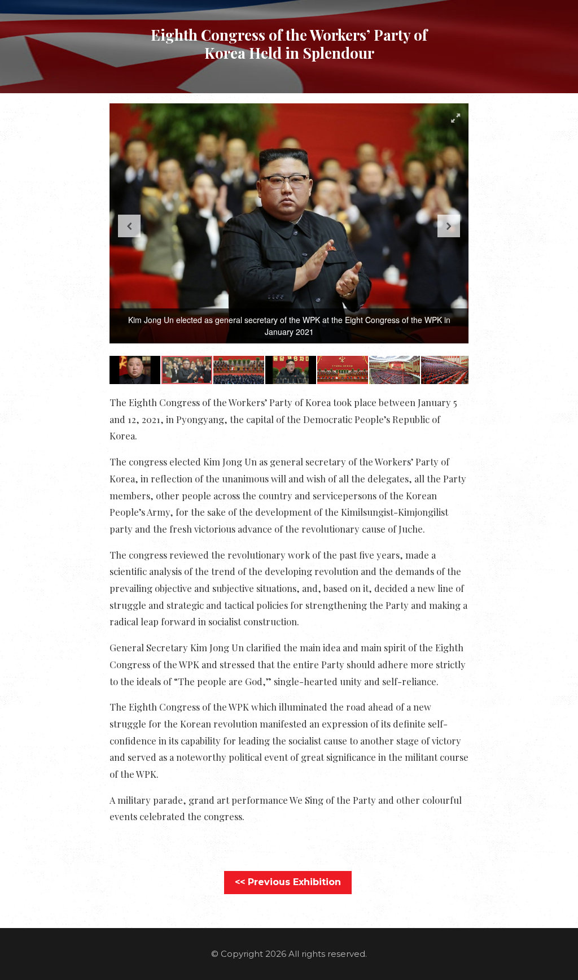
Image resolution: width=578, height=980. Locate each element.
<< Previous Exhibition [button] (288, 882)
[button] (455, 118)
